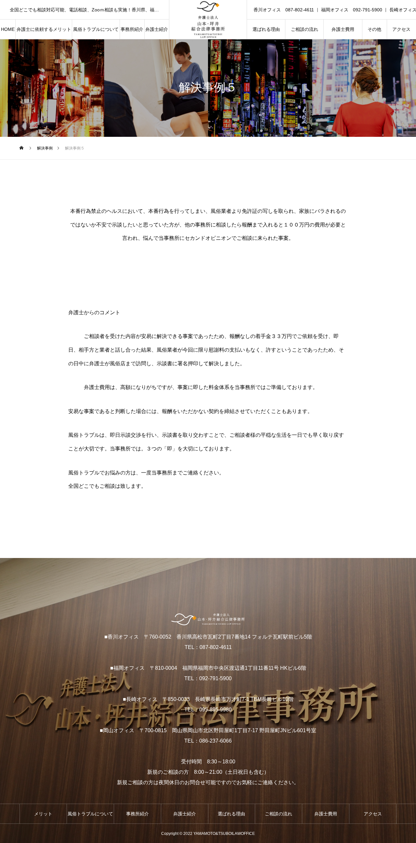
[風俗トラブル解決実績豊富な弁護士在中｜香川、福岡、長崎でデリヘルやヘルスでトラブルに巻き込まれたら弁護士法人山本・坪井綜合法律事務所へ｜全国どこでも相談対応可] (208, 19)
